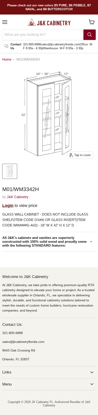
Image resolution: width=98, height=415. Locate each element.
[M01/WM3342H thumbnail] (10, 171)
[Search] (89, 34)
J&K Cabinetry (17, 197)
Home (6, 59)
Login (7, 205)
